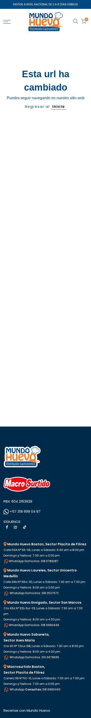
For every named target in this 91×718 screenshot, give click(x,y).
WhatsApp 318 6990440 (34, 689)
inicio (58, 106)
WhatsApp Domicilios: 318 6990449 (34, 625)
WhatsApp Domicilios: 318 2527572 (34, 593)
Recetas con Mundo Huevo (27, 710)
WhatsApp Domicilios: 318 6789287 (33, 561)
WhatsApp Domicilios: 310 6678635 (34, 657)
